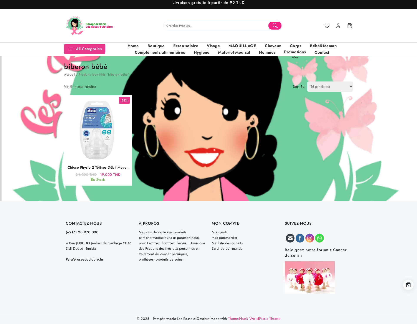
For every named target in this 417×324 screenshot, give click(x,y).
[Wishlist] (327, 25)
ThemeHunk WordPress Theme (254, 318)
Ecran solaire (185, 46)
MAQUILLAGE (242, 46)
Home (133, 46)
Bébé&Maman (323, 46)
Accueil (69, 74)
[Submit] (275, 26)
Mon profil (220, 232)
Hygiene (202, 52)
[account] (338, 25)
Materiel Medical (234, 52)
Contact (321, 52)
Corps (295, 46)
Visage (213, 46)
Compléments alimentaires (160, 52)
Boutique (156, 46)
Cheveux (273, 46)
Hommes (267, 52)
